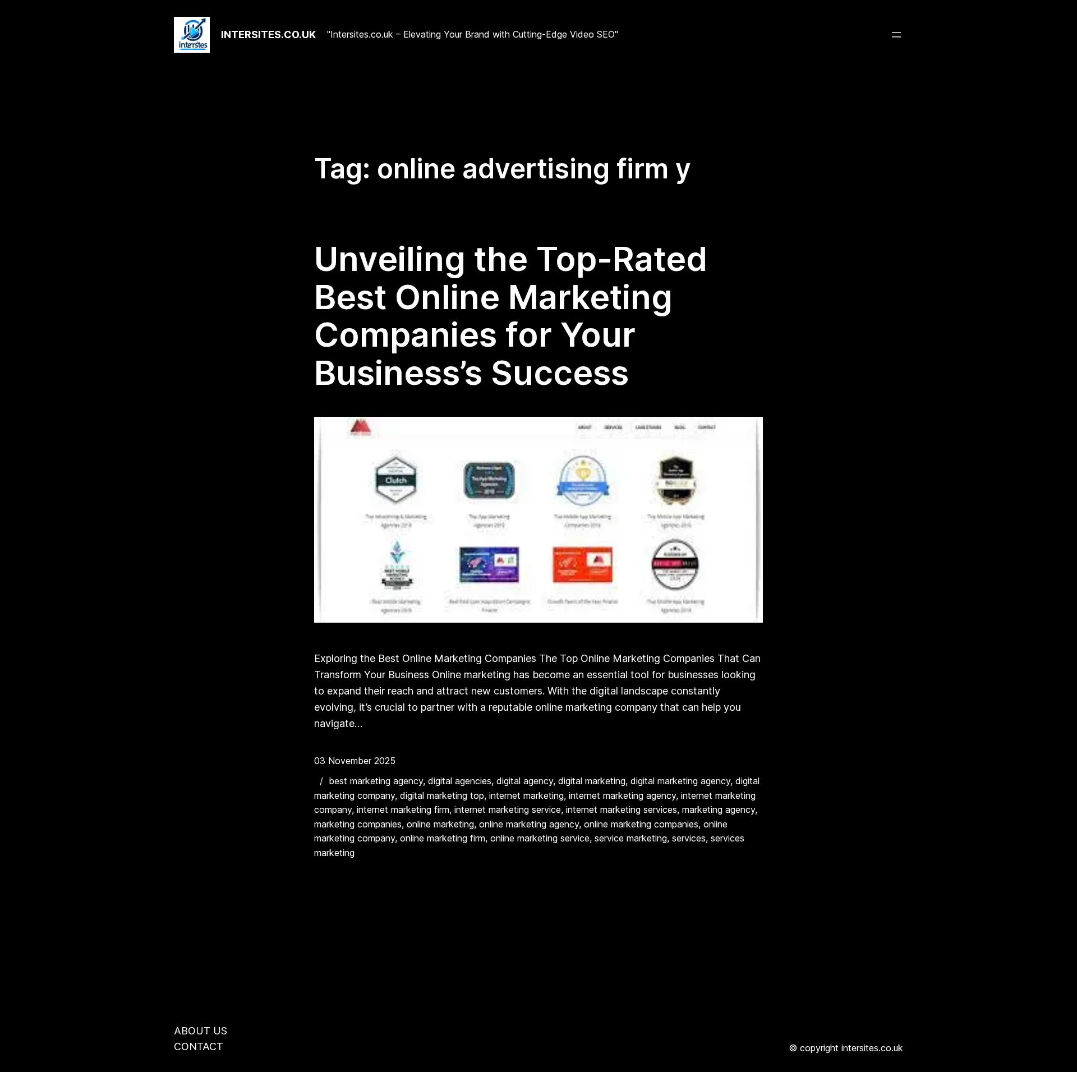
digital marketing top (442, 795)
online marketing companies (641, 824)
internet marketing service (507, 809)
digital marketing (591, 780)
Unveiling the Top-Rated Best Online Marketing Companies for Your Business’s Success (510, 316)
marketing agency (718, 809)
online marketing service (540, 838)
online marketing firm (442, 838)
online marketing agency (529, 824)
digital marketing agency (680, 780)
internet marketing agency (622, 795)
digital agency (524, 780)
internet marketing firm (403, 809)
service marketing (631, 838)
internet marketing (526, 795)
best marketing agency (376, 780)
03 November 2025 (354, 760)
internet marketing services (621, 809)
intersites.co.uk (268, 34)
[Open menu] (896, 35)
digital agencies (459, 780)
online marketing (440, 824)
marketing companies (358, 824)
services (689, 838)
